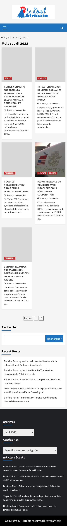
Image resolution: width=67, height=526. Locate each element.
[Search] (62, 28)
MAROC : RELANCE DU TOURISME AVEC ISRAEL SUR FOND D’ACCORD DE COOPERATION (49, 188)
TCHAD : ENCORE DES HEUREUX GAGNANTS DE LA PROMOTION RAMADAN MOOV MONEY (49, 93)
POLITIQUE (9, 173)
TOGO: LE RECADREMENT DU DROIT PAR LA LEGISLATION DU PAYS (16, 186)
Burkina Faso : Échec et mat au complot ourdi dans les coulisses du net (32, 381)
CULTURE (42, 173)
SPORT (8, 78)
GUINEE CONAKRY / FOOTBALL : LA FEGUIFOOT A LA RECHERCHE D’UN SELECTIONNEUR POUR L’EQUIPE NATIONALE (14, 96)
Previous (28, 318)
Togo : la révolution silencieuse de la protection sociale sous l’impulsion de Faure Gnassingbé (33, 390)
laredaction (20, 110)
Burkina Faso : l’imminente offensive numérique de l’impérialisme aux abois (30, 399)
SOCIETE (42, 78)
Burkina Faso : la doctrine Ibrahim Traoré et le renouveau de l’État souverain (28, 372)
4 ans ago (11, 110)
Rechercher (10, 327)
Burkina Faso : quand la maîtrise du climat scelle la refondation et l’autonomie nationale (30, 363)
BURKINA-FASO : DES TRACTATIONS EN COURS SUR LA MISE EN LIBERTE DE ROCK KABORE (16, 273)
